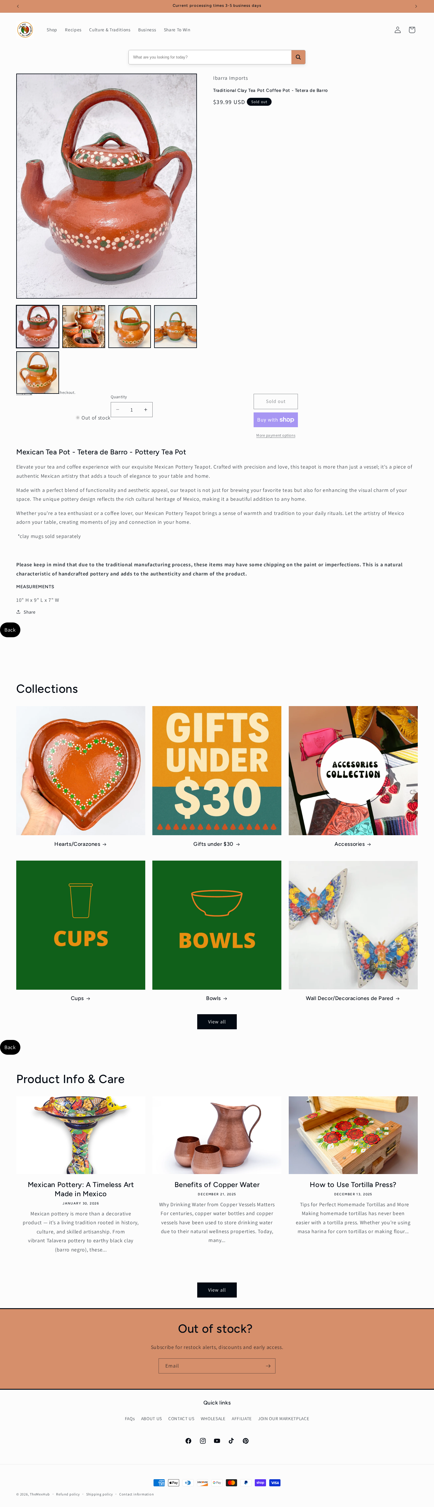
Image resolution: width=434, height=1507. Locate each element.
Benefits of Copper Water (217, 1184)
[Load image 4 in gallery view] (175, 326)
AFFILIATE (242, 1418)
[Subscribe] (268, 1366)
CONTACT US (181, 1418)
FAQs (130, 1418)
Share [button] (29, 612)
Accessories (350, 844)
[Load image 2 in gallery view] (83, 326)
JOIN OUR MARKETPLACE (283, 1418)
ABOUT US (151, 1418)
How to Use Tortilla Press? (353, 1184)
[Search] (298, 57)
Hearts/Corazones (77, 844)
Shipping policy (99, 1494)
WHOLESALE (213, 1418)
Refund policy (68, 1494)
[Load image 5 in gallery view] (37, 372)
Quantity (119, 396)
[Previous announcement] (18, 6)
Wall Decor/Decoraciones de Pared (349, 998)
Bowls (213, 998)
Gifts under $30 (213, 844)
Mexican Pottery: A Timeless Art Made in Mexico (81, 1189)
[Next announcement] (416, 6)
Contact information (136, 1494)
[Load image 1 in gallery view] (37, 326)
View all (217, 1021)
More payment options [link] (275, 435)
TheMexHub (40, 1494)
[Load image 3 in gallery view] (129, 326)
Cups (77, 998)
